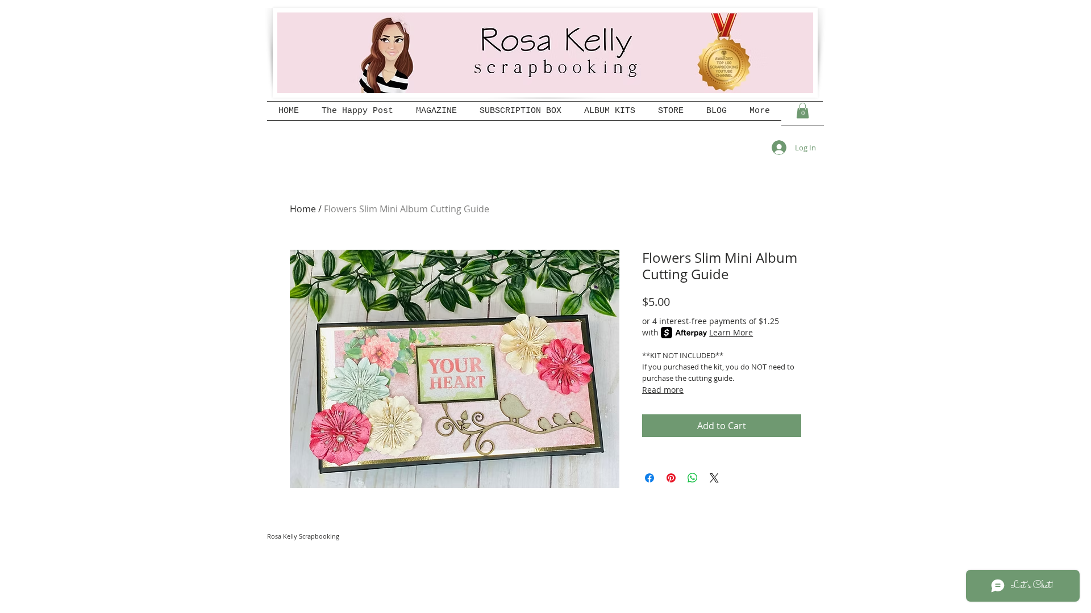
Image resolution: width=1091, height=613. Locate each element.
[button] (802, 110)
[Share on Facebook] (649, 478)
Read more (663, 389)
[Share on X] (714, 478)
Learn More (731, 332)
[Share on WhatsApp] (692, 478)
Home (303, 209)
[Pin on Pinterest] (671, 478)
